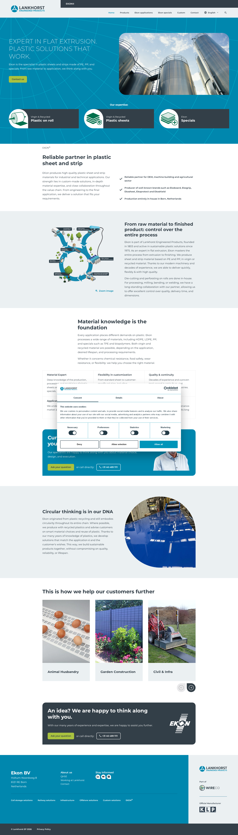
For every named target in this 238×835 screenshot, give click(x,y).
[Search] (225, 13)
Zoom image (106, 291)
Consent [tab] (78, 398)
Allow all (158, 444)
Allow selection (119, 444)
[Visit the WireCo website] (209, 787)
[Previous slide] (181, 687)
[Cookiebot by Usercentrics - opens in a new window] (166, 389)
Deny (79, 444)
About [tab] (160, 398)
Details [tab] (119, 398)
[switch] (103, 433)
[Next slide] (191, 687)
